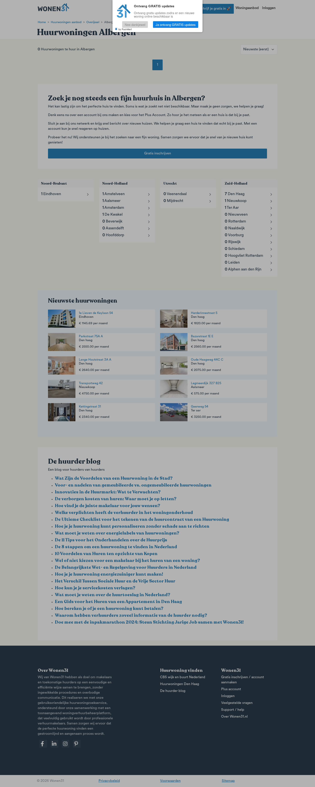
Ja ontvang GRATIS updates (176, 24)
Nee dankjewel (135, 24)
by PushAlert (125, 29)
